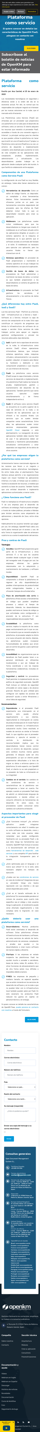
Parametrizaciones (29, 1357)
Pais (6, 1082)
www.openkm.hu (23, 1252)
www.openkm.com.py (25, 1270)
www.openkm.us (20, 1283)
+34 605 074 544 (16, 1168)
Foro (3, 1405)
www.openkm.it (20, 1256)
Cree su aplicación (29, 1349)
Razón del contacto (12, 1094)
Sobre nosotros (7, 1341)
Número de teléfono (12, 1070)
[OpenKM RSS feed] (23, 1422)
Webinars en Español (9, 1382)
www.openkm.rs (22, 1278)
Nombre (7, 1045)
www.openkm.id (24, 1254)
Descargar (5, 1385)
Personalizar (32, 11)
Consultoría (26, 1353)
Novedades (6, 1393)
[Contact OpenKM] (29, 1422)
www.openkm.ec (23, 1246)
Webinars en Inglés (9, 1378)
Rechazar (21, 11)
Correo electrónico (11, 1058)
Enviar (9, 1139)
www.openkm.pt (23, 1274)
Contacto (5, 1345)
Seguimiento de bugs (10, 1409)
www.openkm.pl (22, 1272)
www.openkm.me (26, 1265)
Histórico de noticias (9, 1389)
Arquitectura (27, 1341)
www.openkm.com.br (23, 1243)
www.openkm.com (22, 1280)
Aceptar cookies (9, 11)
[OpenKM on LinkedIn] (18, 1422)
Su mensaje (13, 1106)
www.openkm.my (24, 1259)
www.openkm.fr (22, 1248)
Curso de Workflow (9, 1401)
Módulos (25, 1345)
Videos (4, 1374)
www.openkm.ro (23, 1276)
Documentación (8, 1397)
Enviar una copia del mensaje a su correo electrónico (17, 1127)
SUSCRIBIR (31, 48)
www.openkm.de (24, 1250)
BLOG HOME (31, 1019)
